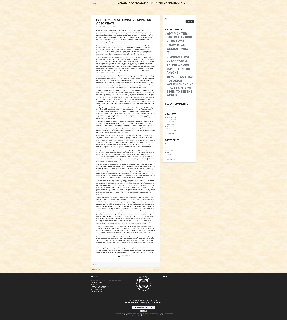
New (168, 152)
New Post (169, 154)
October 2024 (171, 122)
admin (114, 26)
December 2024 (171, 117)
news (168, 157)
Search (167, 18)
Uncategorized (96, 264)
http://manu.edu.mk (96, 291)
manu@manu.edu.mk (96, 289)
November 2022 (171, 131)
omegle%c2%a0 (144, 127)
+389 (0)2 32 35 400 (103, 286)
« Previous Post (95, 269)
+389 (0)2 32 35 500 (100, 288)
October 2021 (170, 133)
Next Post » (157, 269)
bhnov (168, 148)
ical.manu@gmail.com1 (143, 304)
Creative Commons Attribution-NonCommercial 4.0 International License (151, 313)
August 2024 (170, 126)
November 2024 (171, 119)
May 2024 (169, 128)
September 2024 (171, 124)
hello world (170, 150)
